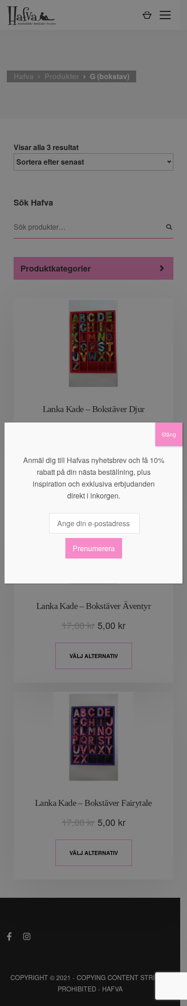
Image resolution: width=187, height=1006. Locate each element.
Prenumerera (94, 548)
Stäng (169, 434)
